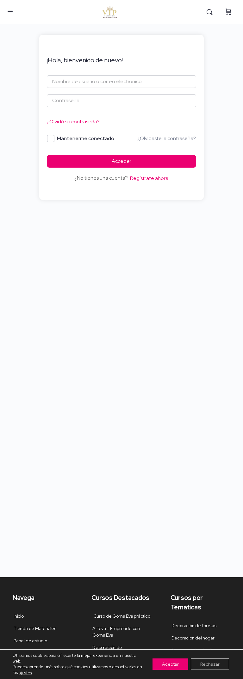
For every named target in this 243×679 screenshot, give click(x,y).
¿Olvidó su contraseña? (73, 121)
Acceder (121, 161)
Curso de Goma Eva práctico (121, 616)
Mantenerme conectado (85, 138)
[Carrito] (228, 12)
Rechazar (210, 664)
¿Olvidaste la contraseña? (166, 138)
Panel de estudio (30, 641)
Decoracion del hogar (193, 638)
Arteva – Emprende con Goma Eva (116, 632)
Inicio (19, 616)
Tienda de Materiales (35, 628)
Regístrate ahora (149, 178)
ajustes (25, 673)
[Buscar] (211, 12)
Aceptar (170, 664)
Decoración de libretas (193, 625)
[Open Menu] (10, 11)
